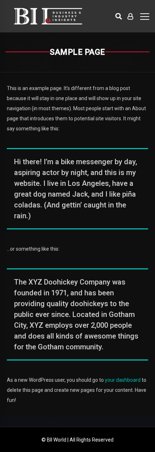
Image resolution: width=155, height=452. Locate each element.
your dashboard (123, 380)
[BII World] (48, 16)
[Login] (130, 16)
